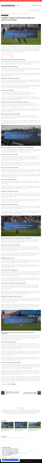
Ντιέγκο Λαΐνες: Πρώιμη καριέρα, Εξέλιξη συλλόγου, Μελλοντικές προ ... (7, 430)
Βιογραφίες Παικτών (7, 13)
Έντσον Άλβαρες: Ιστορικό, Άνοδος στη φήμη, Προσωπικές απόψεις (20, 430)
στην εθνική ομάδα (12, 150)
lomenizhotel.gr (8, 5)
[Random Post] (37, 10)
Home (2, 13)
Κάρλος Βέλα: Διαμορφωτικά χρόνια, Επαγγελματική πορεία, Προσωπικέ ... (33, 430)
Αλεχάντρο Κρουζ (21, 407)
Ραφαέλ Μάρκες (34, 376)
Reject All (13, 457)
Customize (5, 457)
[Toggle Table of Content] (11, 56)
